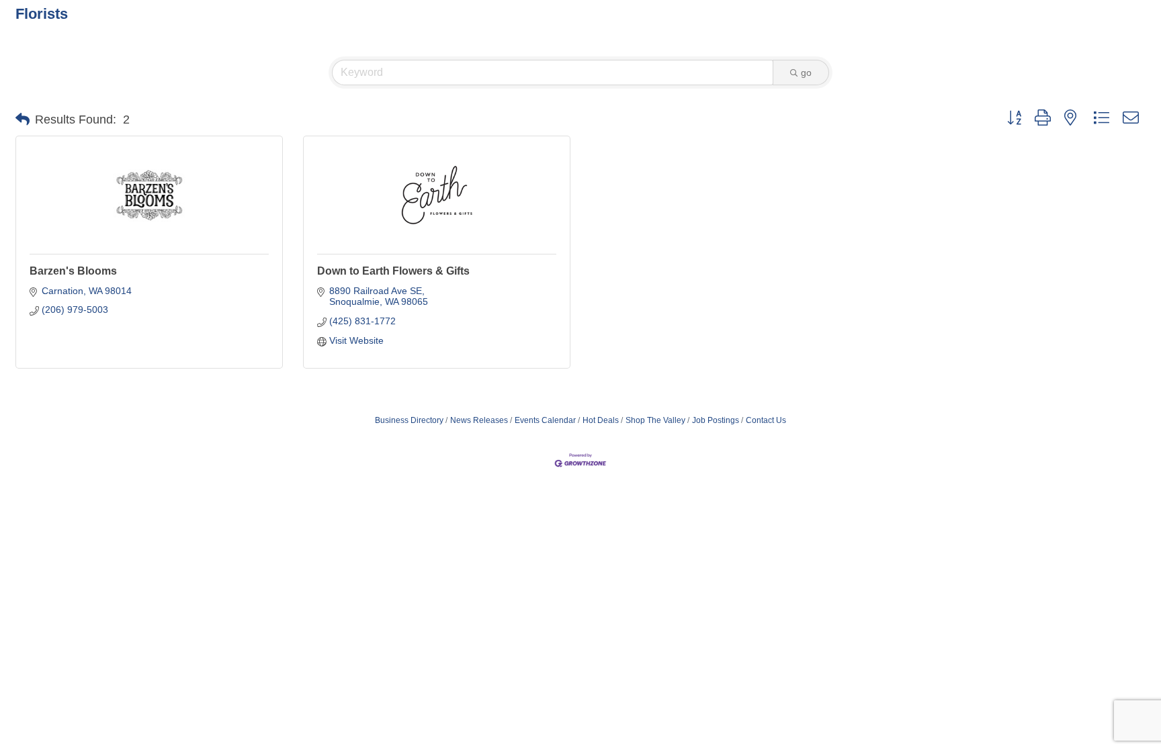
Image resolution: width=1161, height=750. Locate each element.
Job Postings (715, 420)
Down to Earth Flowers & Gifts (393, 271)
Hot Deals (601, 420)
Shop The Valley (655, 420)
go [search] (806, 72)
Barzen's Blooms (73, 271)
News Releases (479, 420)
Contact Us (766, 420)
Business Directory (409, 420)
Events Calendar (545, 420)
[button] (22, 119)
